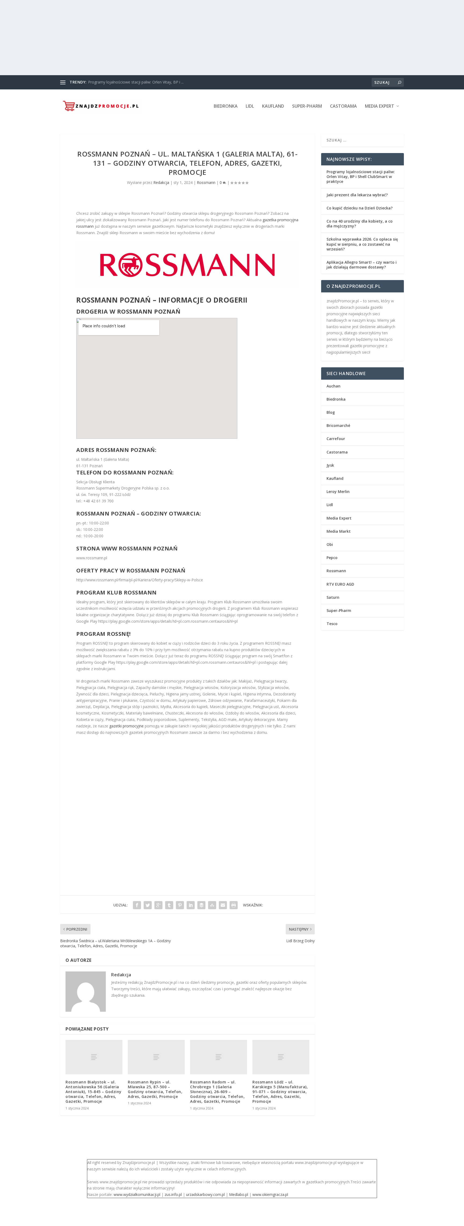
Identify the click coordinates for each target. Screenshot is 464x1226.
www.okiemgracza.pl (270, 1194)
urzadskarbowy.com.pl (205, 1194)
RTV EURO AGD (340, 584)
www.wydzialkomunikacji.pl (137, 1194)
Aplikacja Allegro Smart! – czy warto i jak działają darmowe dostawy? (362, 265)
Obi (330, 544)
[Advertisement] (161, 37)
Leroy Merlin (338, 491)
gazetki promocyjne (126, 725)
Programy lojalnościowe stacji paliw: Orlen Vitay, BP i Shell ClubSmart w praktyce (361, 176)
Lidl (250, 106)
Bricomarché (338, 425)
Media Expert (379, 106)
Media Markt (339, 531)
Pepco (332, 557)
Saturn (333, 597)
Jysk (330, 465)
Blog (331, 412)
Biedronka (226, 106)
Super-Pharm (307, 106)
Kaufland (273, 106)
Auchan (333, 386)
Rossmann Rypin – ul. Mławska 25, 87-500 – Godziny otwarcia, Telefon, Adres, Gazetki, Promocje (155, 1089)
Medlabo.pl (238, 1194)
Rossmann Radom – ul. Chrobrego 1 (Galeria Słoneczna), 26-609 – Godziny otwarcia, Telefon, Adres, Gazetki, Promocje (217, 1091)
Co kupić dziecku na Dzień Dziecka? (360, 208)
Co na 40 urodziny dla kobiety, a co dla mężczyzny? (360, 223)
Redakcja (161, 182)
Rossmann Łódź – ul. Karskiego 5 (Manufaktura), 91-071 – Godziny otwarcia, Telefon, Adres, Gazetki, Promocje (280, 1091)
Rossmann (206, 182)
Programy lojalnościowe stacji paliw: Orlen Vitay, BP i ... (136, 82)
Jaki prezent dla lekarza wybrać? (357, 194)
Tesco (332, 623)
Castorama (343, 106)
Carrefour (336, 438)
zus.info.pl (173, 1194)
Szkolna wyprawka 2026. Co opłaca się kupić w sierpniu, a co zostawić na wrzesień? (362, 244)
